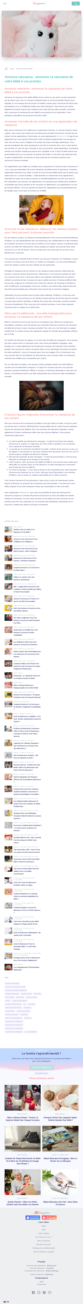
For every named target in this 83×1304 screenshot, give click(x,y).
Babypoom (61, 136)
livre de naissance (11, 1014)
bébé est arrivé (31, 997)
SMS (41, 1281)
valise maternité (30, 1031)
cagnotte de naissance (13, 1004)
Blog (12, 69)
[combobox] (6, 1302)
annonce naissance (12, 993)
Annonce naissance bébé (24, 69)
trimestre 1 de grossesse (13, 1021)
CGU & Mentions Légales (43, 1251)
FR (8, 1302)
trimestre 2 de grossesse (13, 1025)
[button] (4, 3)
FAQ (43, 1229)
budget (7, 1000)
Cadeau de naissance (20, 1000)
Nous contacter (43, 1240)
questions (27, 1018)
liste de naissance (23, 1011)
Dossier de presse (43, 1244)
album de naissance (12, 983)
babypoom (37, 993)
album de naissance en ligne (15, 986)
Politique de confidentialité (44, 1248)
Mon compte (75, 3)
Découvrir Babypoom (41, 1067)
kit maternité (10, 1011)
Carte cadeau (43, 1233)
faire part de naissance (13, 1007)
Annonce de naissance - (41, 1265)
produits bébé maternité (13, 1018)
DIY (25, 1004)
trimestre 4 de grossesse (13, 1031)
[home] (39, 3)
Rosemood (41, 1284)
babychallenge (26, 993)
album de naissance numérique (15, 990)
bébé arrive (20, 997)
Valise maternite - (41, 1274)
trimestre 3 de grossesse (13, 1028)
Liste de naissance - (42, 1268)
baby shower (9, 997)
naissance (24, 1014)
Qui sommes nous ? (43, 1237)
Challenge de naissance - (41, 1270)
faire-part (31, 1004)
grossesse (27, 1007)
